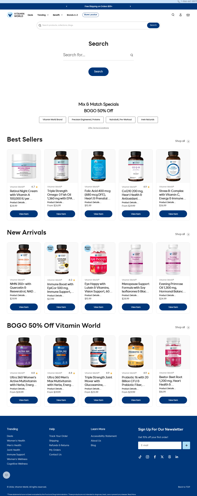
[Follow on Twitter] (162, 457)
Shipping (54, 441)
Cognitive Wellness (17, 464)
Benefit (56, 15)
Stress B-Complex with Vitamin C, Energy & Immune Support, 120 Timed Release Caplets (172, 199)
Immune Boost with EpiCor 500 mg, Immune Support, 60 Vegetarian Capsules (60, 292)
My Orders (55, 450)
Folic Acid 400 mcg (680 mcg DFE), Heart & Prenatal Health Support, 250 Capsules (98, 199)
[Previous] (66, 6)
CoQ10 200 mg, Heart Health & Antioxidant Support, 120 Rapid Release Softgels (134, 199)
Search (153, 25)
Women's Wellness (17, 459)
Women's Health (16, 441)
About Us (96, 441)
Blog (93, 445)
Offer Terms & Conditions (98, 128)
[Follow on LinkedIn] (177, 457)
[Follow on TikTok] (140, 457)
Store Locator (90, 15)
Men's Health (14, 445)
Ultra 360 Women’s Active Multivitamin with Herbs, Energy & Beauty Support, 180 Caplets (23, 385)
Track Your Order (58, 436)
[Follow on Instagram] (147, 457)
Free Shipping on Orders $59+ (98, 6)
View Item (24, 214)
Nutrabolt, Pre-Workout (120, 120)
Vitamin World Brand (52, 120)
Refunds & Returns (59, 445)
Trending (41, 15)
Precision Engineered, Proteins (86, 120)
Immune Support (16, 455)
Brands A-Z (72, 15)
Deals (30, 15)
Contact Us (55, 455)
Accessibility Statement (104, 436)
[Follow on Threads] (169, 457)
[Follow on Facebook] (155, 457)
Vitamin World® (17, 187)
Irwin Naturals (147, 120)
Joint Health (13, 450)
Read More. (132, 494)
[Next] (130, 6)
